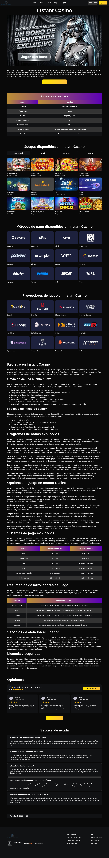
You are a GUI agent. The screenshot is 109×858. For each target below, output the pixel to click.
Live (41, 153)
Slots (89, 153)
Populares (17, 153)
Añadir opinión (91, 688)
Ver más (54, 718)
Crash (65, 153)
